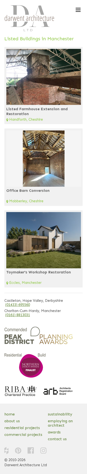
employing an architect (60, 423)
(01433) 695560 (17, 305)
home (9, 414)
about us (12, 421)
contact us (57, 439)
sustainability (60, 414)
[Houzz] (6, 450)
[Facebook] (31, 450)
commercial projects (23, 434)
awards (54, 432)
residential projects (22, 427)
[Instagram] (43, 450)
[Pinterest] (18, 450)
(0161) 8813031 (17, 315)
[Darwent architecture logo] (29, 18)
